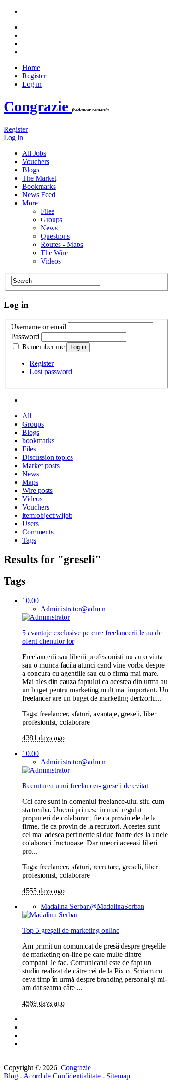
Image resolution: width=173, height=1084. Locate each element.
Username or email (38, 327)
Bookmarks (39, 186)
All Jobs (34, 153)
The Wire (54, 253)
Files (47, 211)
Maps (30, 482)
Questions (55, 236)
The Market (39, 178)
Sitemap (118, 1076)
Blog (11, 1076)
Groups (51, 219)
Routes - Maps (62, 244)
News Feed (38, 195)
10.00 (30, 600)
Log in (32, 84)
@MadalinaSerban (92, 906)
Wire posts (37, 490)
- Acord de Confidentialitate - (62, 1076)
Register (34, 76)
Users (30, 523)
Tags (29, 540)
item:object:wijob (47, 515)
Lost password (51, 371)
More (30, 203)
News (49, 228)
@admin (73, 609)
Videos (51, 261)
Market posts (41, 465)
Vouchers (35, 161)
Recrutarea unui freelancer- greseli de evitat (85, 786)
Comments (38, 532)
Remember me (43, 347)
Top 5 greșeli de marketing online (70, 930)
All (26, 416)
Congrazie (38, 106)
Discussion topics (47, 457)
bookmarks (38, 441)
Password (25, 336)
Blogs (30, 170)
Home (31, 67)
